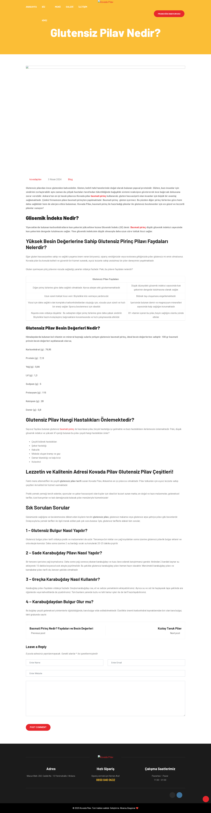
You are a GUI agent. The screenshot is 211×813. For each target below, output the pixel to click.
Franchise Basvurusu (169, 13)
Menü (58, 6)
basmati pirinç (98, 196)
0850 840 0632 (105, 780)
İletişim (83, 6)
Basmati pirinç (138, 227)
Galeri (69, 6)
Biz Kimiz (44, 13)
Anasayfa (31, 6)
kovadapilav (35, 179)
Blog (70, 179)
